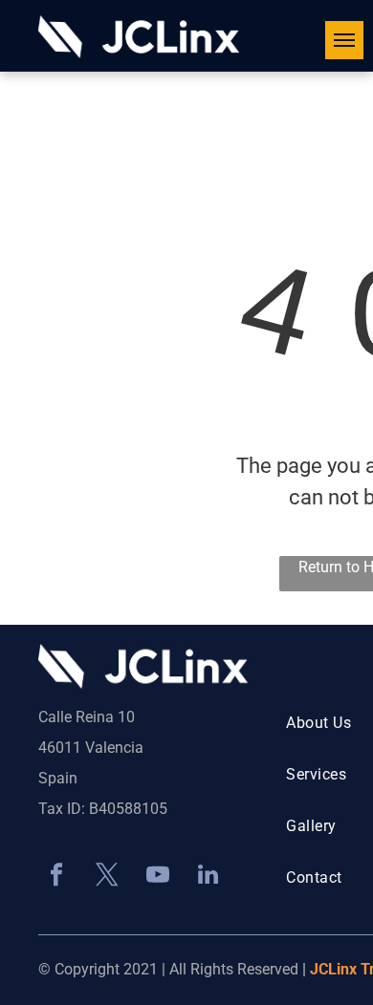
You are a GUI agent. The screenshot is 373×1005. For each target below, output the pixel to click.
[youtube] (157, 877)
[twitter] (106, 877)
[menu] (344, 40)
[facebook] (56, 877)
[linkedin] (208, 877)
